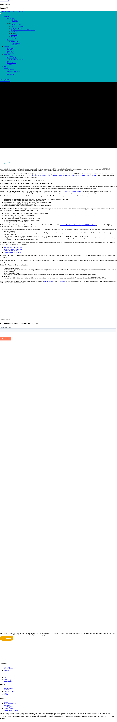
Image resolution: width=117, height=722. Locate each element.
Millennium (14, 41)
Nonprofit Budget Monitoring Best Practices (21, 411)
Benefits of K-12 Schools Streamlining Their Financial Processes (30, 545)
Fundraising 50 (15, 43)
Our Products (11, 18)
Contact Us (10, 74)
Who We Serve (11, 33)
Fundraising (10, 40)
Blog (5, 66)
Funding (2, 150)
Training (9, 64)
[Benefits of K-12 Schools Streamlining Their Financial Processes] (47, 539)
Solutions (6, 46)
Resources (7, 54)
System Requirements (13, 71)
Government (14, 38)
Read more (3, 415)
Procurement (14, 31)
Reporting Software (16, 28)
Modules (9, 23)
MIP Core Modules (16, 25)
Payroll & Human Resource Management (23, 30)
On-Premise (14, 21)
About (6, 68)
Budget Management (17, 26)
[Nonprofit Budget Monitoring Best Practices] (47, 406)
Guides (9, 61)
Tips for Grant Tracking (11, 611)
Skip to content (4, 1)
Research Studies (12, 58)
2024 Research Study (17, 59)
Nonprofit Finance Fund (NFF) (13, 249)
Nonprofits (14, 35)
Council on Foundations (11, 250)
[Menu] (0, 13)
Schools (13, 36)
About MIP (10, 69)
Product (6, 16)
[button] (6, 638)
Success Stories (11, 63)
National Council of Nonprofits (13, 247)
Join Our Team (11, 73)
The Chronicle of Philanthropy (12, 252)
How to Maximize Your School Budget (18, 478)
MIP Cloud (14, 20)
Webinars (10, 56)
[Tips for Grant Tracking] (47, 606)
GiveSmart (14, 45)
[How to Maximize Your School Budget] (47, 472)
